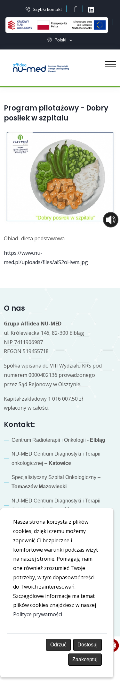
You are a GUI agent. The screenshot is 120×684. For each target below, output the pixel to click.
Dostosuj (87, 644)
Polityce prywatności (37, 614)
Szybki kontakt (47, 9)
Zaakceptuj (85, 659)
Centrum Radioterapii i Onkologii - (58, 440)
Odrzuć (58, 644)
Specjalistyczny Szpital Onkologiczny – (56, 482)
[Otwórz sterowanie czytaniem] (110, 219)
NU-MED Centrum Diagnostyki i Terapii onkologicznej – (56, 458)
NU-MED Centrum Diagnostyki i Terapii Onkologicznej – (56, 505)
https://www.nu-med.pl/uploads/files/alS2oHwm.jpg (46, 257)
